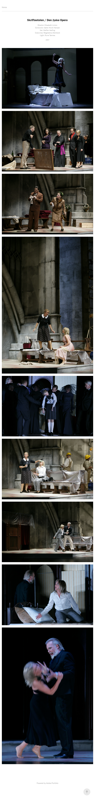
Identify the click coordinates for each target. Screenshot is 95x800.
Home (4, 7)
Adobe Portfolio (52, 783)
